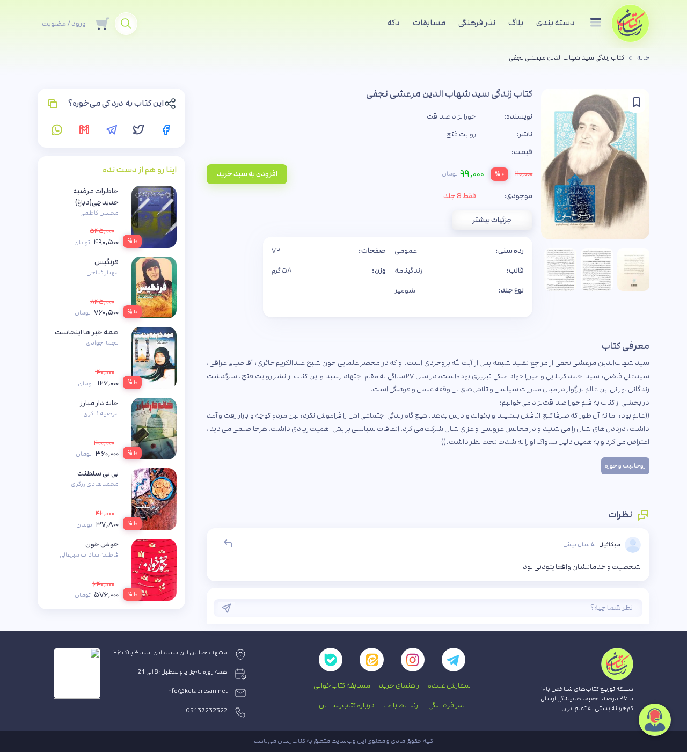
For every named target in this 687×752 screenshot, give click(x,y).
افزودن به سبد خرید (247, 174)
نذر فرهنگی (476, 22)
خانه (643, 58)
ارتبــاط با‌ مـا (401, 705)
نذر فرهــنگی (446, 705)
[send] (226, 608)
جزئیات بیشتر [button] (492, 220)
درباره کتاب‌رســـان (347, 705)
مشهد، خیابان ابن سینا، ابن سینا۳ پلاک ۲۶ (170, 652)
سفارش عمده (449, 685)
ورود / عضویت (64, 23)
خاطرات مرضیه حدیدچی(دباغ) (96, 196)
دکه (394, 22)
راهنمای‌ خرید (399, 685)
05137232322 (207, 710)
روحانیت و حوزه (625, 466)
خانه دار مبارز (99, 403)
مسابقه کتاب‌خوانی (341, 685)
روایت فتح (461, 134)
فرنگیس (106, 262)
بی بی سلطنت (98, 473)
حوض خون (102, 544)
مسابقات (429, 22)
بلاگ (515, 22)
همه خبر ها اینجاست (87, 332)
